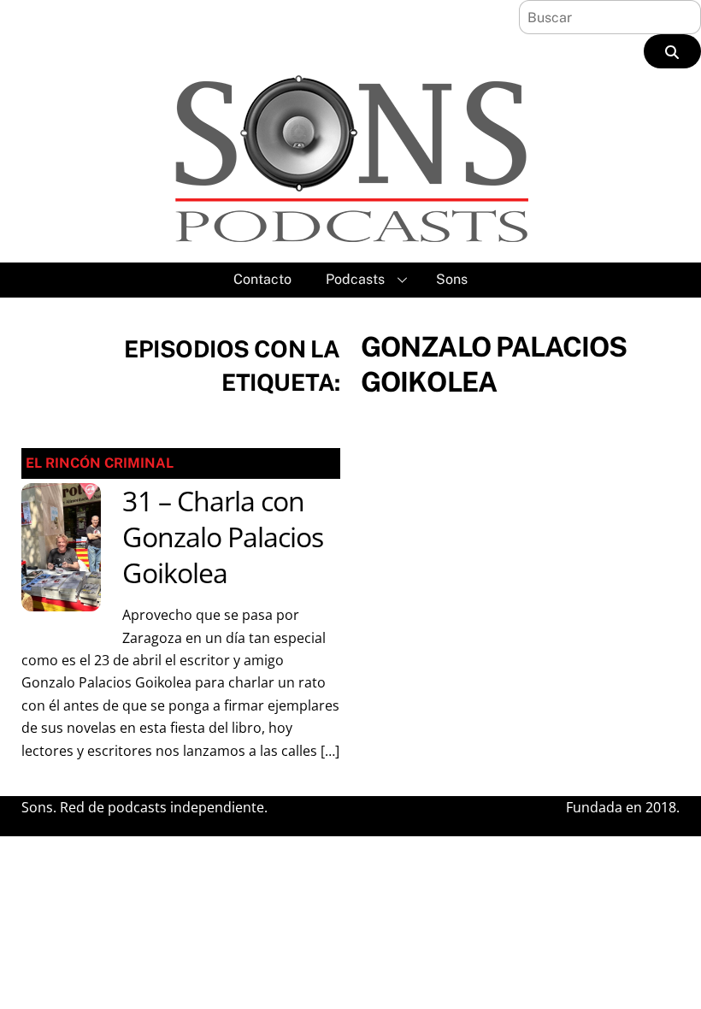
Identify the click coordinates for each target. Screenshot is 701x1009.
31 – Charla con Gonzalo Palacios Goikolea (222, 536)
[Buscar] (672, 51)
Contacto (262, 279)
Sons (452, 279)
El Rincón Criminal (100, 463)
